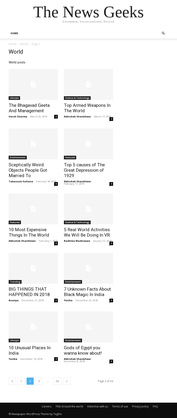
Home (12, 44)
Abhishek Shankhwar (77, 116)
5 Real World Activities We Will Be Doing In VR (87, 232)
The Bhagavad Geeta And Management (29, 108)
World (24, 44)
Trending (15, 281)
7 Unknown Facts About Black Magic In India (87, 292)
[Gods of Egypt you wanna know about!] (88, 326)
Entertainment (17, 157)
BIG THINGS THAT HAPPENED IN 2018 (29, 292)
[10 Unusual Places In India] (33, 326)
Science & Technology (77, 97)
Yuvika (68, 300)
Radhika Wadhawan (77, 240)
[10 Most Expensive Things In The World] (33, 209)
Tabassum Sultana (21, 181)
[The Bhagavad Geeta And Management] (33, 84)
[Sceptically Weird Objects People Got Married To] (33, 143)
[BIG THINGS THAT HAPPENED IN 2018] (33, 268)
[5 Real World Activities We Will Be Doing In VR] (88, 209)
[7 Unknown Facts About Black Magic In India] (88, 268)
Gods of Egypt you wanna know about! (83, 350)
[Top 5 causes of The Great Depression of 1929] (88, 143)
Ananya (14, 300)
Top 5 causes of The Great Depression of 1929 (84, 170)
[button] (163, 33)
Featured (70, 157)
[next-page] (66, 381)
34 (57, 381)
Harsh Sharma (18, 116)
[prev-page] (12, 381)
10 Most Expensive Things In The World (29, 232)
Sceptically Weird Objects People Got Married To (28, 170)
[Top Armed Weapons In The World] (88, 84)
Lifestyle (14, 97)
